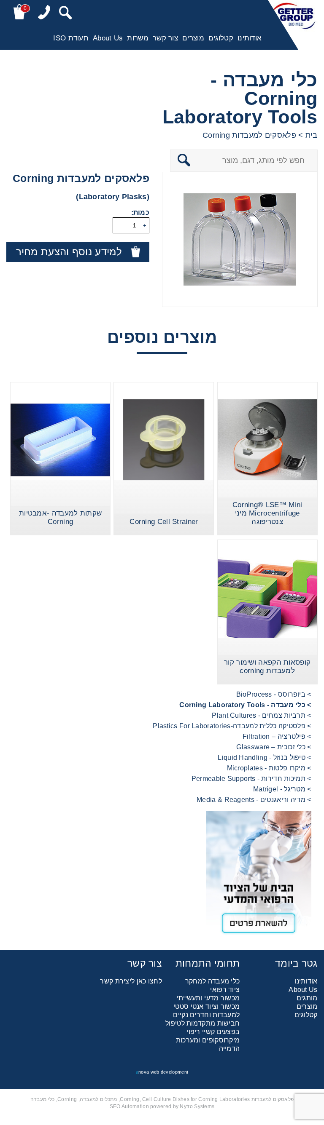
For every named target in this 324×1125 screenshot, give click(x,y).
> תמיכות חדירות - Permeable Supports (251, 778)
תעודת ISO (71, 38)
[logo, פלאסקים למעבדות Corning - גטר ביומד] (293, 25)
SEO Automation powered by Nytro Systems (162, 1106)
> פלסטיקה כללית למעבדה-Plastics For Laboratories (232, 726)
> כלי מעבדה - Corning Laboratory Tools (245, 704)
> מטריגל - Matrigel (282, 789)
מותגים (307, 998)
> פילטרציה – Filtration (277, 736)
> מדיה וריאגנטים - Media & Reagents (254, 799)
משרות (137, 38)
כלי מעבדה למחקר (212, 981)
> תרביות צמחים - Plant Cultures (261, 715)
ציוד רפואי (225, 989)
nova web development (162, 1071)
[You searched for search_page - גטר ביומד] (65, 13)
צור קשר (165, 38)
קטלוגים (220, 38)
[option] (239, 239)
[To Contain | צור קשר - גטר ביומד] (162, 876)
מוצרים (193, 38)
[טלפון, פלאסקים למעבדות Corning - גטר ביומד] (44, 13)
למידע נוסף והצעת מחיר (69, 251)
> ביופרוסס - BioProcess (273, 694)
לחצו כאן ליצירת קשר (131, 981)
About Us (108, 38)
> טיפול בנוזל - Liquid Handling (264, 757)
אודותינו (250, 38)
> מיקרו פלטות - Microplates (269, 768)
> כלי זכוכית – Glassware (273, 747)
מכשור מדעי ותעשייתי (208, 998)
